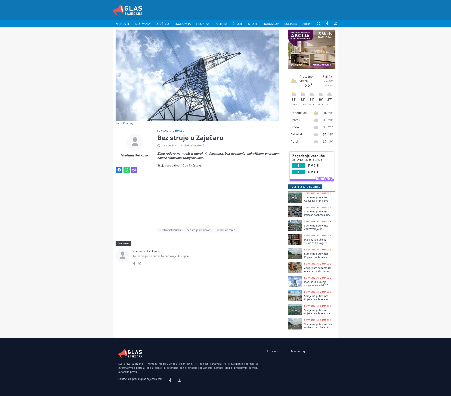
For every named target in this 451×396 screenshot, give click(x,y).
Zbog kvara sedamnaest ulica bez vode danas (318, 269)
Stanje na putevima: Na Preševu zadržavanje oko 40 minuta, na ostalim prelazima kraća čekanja (318, 325)
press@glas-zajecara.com (147, 379)
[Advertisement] (274, 9)
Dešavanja (142, 24)
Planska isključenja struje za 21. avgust (315, 241)
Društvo (162, 24)
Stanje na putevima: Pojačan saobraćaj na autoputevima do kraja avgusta (317, 213)
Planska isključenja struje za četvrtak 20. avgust (316, 283)
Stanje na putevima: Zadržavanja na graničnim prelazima (316, 227)
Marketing (298, 351)
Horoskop (271, 24)
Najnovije (123, 24)
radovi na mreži (226, 230)
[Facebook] (327, 24)
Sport (252, 24)
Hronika (202, 24)
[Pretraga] (318, 23)
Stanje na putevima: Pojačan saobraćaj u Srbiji (316, 297)
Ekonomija (183, 24)
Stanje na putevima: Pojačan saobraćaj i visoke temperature (316, 255)
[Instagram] (335, 24)
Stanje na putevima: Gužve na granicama (316, 199)
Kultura (290, 24)
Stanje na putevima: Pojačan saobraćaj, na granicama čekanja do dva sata (317, 311)
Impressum (274, 351)
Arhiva (307, 24)
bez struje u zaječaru (199, 230)
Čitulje (238, 24)
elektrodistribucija (170, 230)
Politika (221, 24)
